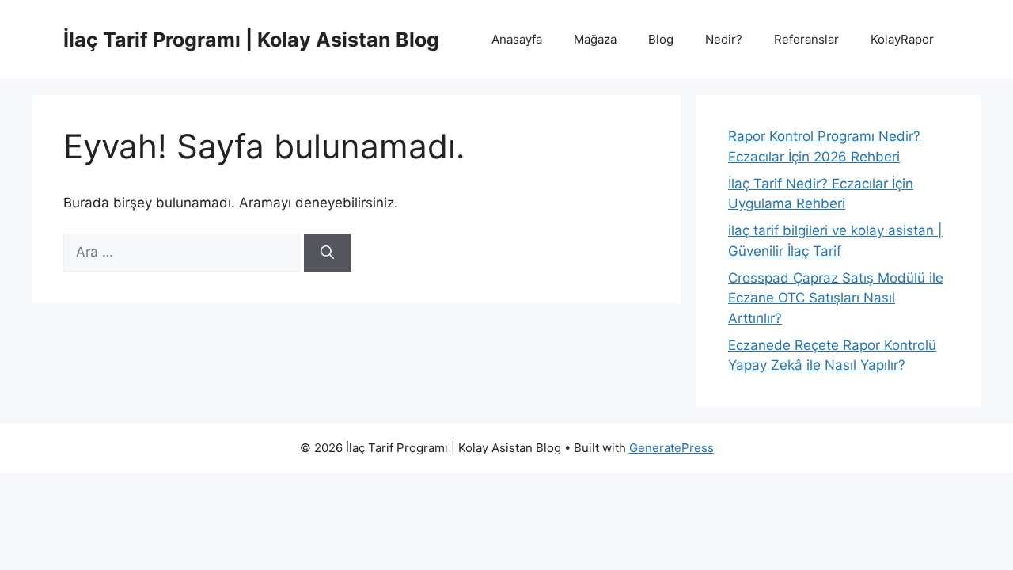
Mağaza (595, 39)
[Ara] (327, 253)
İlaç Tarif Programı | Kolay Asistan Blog (251, 39)
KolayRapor (902, 39)
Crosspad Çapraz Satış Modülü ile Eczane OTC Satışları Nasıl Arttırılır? (835, 298)
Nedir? (723, 39)
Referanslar (806, 39)
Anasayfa (516, 39)
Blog (660, 39)
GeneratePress (671, 447)
